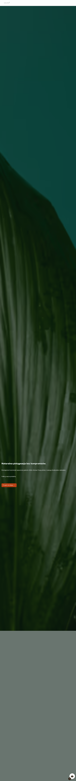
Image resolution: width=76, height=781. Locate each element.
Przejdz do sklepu (8, 485)
